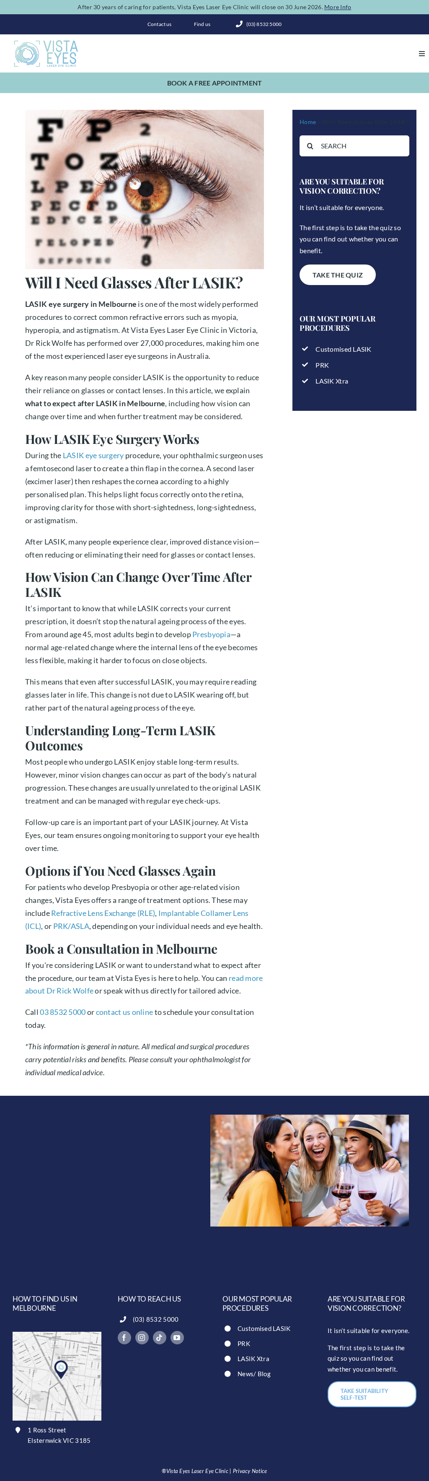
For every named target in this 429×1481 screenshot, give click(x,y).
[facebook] (124, 1337)
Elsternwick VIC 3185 (59, 1440)
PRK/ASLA (71, 926)
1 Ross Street (47, 1430)
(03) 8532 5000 (156, 1319)
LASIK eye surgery (93, 455)
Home (308, 121)
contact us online (124, 1012)
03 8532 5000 (62, 1012)
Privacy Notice (250, 1471)
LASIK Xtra (331, 381)
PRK (322, 365)
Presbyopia (211, 634)
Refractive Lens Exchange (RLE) (103, 913)
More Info (337, 6)
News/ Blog (254, 1373)
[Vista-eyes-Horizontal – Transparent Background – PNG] (46, 42)
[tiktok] (159, 1337)
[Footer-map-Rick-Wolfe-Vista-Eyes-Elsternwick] (57, 1335)
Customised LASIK (343, 349)
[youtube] (177, 1337)
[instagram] (142, 1337)
